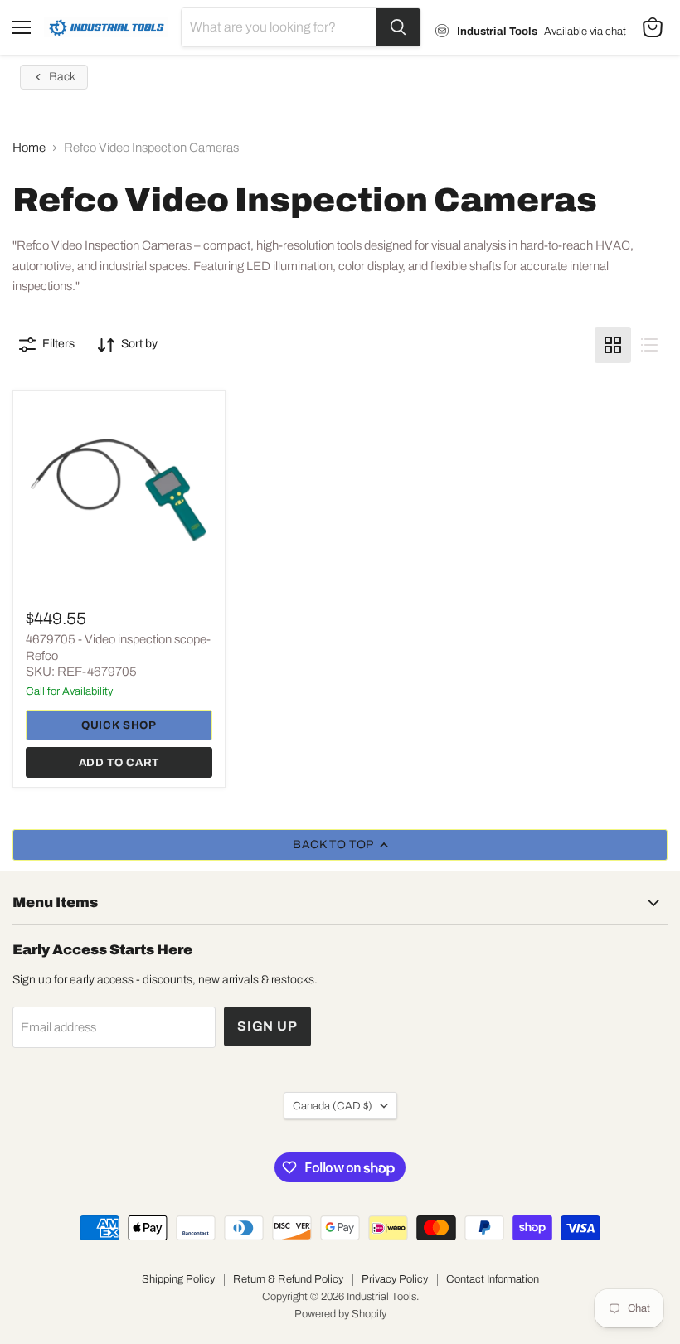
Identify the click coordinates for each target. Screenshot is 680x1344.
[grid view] (613, 345)
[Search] (398, 27)
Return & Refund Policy (288, 1279)
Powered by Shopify (340, 1314)
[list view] (649, 345)
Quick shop (119, 725)
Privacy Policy (395, 1279)
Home (29, 147)
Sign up (267, 1026)
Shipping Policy (178, 1279)
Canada (332, 1105)
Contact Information (492, 1279)
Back (62, 76)
